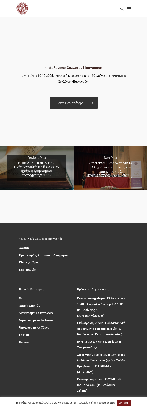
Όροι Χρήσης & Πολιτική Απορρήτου (43, 255)
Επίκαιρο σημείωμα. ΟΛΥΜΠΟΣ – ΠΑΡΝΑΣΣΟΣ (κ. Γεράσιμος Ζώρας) (100, 384)
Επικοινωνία (27, 269)
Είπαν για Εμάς (29, 262)
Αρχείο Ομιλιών (29, 305)
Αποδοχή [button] (124, 402)
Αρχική (24, 248)
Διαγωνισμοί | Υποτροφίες (36, 313)
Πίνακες (24, 342)
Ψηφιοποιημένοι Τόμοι (34, 327)
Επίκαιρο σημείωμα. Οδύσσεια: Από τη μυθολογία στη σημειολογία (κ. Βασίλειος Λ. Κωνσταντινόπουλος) (101, 328)
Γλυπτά (24, 335)
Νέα (21, 298)
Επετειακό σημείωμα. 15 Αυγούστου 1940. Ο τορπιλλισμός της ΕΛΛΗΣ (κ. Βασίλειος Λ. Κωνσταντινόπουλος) (101, 307)
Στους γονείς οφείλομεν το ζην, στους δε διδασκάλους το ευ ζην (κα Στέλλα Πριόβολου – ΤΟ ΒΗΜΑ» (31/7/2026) (101, 363)
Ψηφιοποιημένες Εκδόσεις (36, 320)
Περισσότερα (107, 402)
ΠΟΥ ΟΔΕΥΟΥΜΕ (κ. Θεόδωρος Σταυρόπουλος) (99, 344)
